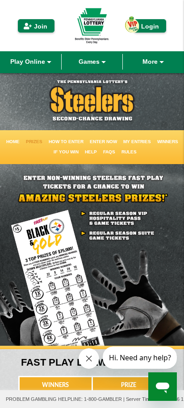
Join (40, 26)
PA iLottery (92, 26)
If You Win (66, 151)
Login (150, 26)
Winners (167, 141)
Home (13, 141)
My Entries (137, 141)
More (150, 61)
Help (91, 151)
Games (90, 61)
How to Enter (66, 141)
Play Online (28, 61)
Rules (129, 151)
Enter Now (103, 141)
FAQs (109, 151)
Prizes (34, 141)
